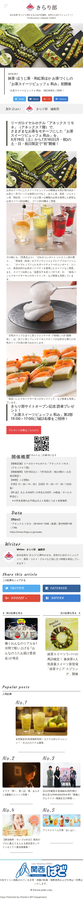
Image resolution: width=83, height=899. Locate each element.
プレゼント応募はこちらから (24, 430)
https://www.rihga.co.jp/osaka (26, 531)
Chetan (23, 897)
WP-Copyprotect (38, 897)
